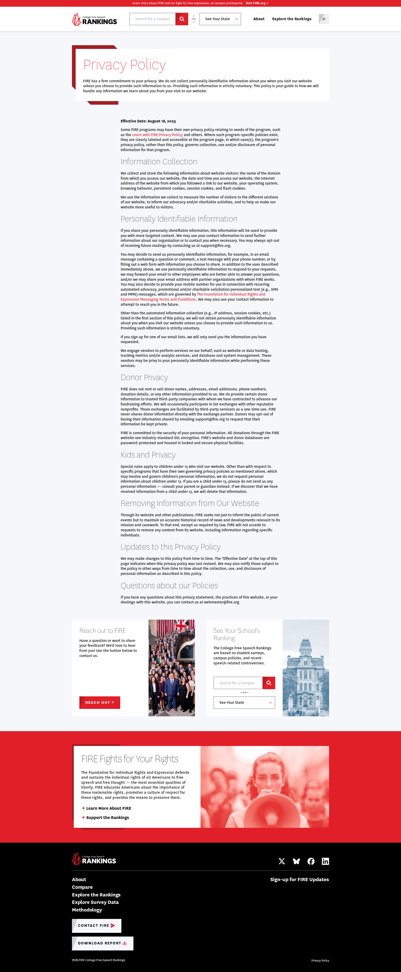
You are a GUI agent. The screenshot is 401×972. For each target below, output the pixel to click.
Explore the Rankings (291, 18)
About (259, 18)
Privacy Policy (320, 960)
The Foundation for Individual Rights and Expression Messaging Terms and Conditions (193, 297)
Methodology (87, 909)
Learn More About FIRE (108, 808)
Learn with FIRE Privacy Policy (157, 134)
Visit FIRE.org (255, 3)
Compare (82, 887)
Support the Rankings (107, 817)
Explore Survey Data (95, 902)
